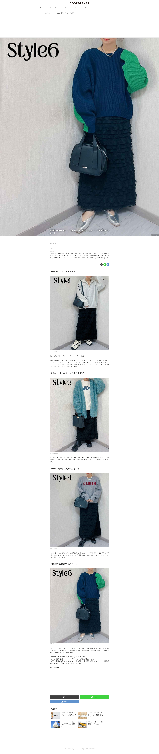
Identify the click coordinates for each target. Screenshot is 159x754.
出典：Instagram (155, 235)
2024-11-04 (53, 243)
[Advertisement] (79, 25)
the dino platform (81, 750)
